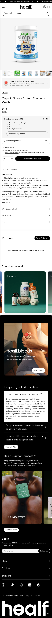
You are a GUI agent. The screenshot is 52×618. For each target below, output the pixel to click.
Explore (6, 568)
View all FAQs (11, 447)
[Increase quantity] (12, 159)
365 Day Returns (45, 1)
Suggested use (8, 222)
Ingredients (6, 215)
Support (6, 575)
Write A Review (42, 238)
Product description (9, 170)
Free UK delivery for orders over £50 (19, 1)
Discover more (11, 530)
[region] (26, 44)
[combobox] (27, 133)
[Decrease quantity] (4, 159)
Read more (6, 202)
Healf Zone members (12, 152)
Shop (4, 561)
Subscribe (44, 551)
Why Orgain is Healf (9, 209)
